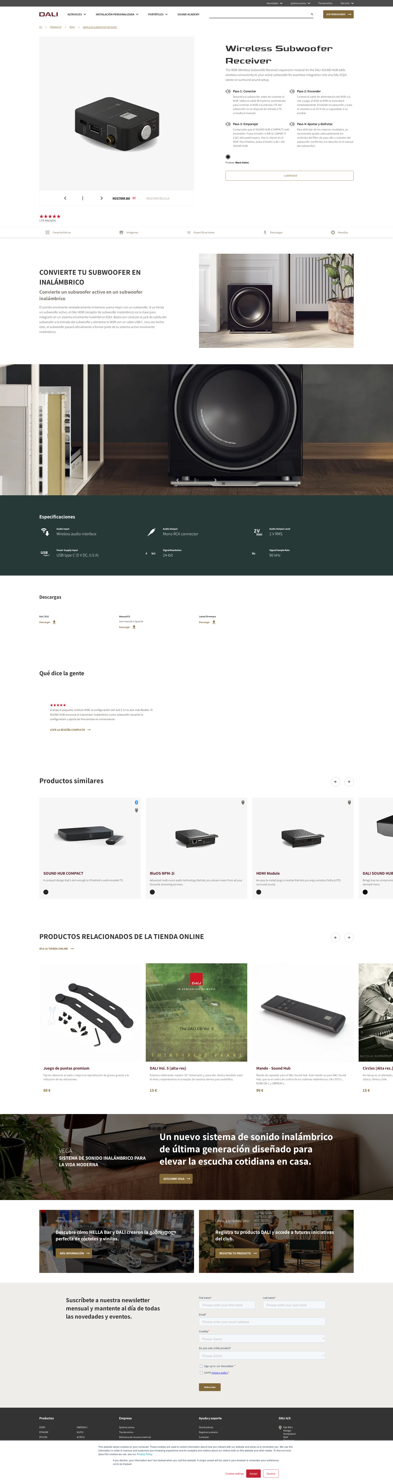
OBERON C (82, 1427)
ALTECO (81, 1437)
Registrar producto (208, 1432)
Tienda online (126, 1432)
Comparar (290, 176)
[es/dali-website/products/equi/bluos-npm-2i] (196, 834)
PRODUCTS (55, 26)
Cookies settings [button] (234, 1473)
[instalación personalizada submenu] (137, 14)
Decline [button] (271, 1473)
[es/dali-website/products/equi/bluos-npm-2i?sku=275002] (152, 892)
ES (40, 26)
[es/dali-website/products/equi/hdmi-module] (303, 834)
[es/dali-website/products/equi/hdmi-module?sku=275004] (258, 892)
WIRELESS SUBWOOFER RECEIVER (100, 27)
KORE (42, 1427)
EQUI (72, 26)
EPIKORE (43, 1432)
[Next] (349, 781)
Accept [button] (253, 1473)
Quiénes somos (126, 1427)
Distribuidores (206, 1427)
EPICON (43, 1437)
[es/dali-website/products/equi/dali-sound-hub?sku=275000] (365, 892)
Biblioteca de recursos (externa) (135, 1437)
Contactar (204, 1437)
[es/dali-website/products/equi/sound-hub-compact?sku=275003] (45, 892)
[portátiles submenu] (166, 14)
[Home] (48, 14)
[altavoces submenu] (85, 14)
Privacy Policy (144, 1454)
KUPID (80, 1432)
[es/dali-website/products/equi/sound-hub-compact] (90, 834)
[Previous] (335, 781)
